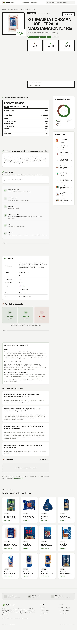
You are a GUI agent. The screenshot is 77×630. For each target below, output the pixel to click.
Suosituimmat (25, 2)
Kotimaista (21, 286)
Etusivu (4, 9)
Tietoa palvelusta (65, 607)
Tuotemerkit (34, 2)
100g (6, 106)
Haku (42, 616)
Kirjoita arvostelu (44, 459)
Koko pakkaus (14, 106)
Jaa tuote (69, 14)
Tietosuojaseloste (65, 610)
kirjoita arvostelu (19, 478)
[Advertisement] (51, 66)
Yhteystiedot (63, 613)
